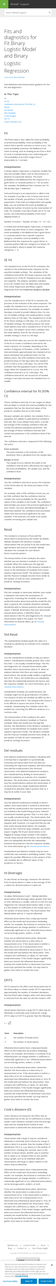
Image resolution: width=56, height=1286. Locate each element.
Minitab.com (12, 1245)
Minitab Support (19, 4)
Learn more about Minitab (14, 77)
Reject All (28, 1281)
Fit (5, 98)
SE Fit (6, 101)
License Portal (29, 1245)
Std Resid (8, 110)
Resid (6, 107)
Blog (10, 1248)
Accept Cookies (47, 1281)
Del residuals (10, 113)
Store (43, 1245)
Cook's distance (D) (12, 121)
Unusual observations (14, 686)
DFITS (7, 118)
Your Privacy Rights (10, 1281)
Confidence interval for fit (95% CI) (19, 104)
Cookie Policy (21, 1276)
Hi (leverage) (10, 116)
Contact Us (22, 1248)
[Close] (52, 1265)
